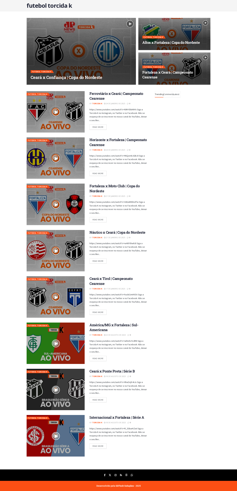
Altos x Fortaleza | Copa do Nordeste (171, 42)
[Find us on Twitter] (110, 475)
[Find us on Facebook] (104, 475)
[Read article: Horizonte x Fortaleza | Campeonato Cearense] (56, 158)
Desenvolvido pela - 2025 (118, 486)
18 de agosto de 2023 (115, 376)
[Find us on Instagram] (115, 475)
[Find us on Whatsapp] (132, 475)
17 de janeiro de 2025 (115, 288)
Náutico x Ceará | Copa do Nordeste (117, 232)
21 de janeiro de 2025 (115, 196)
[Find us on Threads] (126, 475)
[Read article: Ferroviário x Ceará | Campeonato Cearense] (56, 112)
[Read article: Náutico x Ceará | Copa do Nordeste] (56, 250)
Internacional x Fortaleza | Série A (116, 417)
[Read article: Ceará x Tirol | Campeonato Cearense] (56, 297)
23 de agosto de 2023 (115, 335)
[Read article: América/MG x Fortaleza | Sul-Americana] (56, 343)
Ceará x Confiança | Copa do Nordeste (66, 77)
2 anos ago (52, 83)
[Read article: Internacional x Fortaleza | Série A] (56, 435)
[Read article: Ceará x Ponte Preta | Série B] (56, 389)
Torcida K (38, 83)
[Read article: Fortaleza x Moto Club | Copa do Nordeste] (56, 204)
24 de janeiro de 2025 (115, 103)
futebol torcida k (41, 71)
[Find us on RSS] (121, 475)
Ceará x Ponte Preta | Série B (112, 371)
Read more (100, 126)
